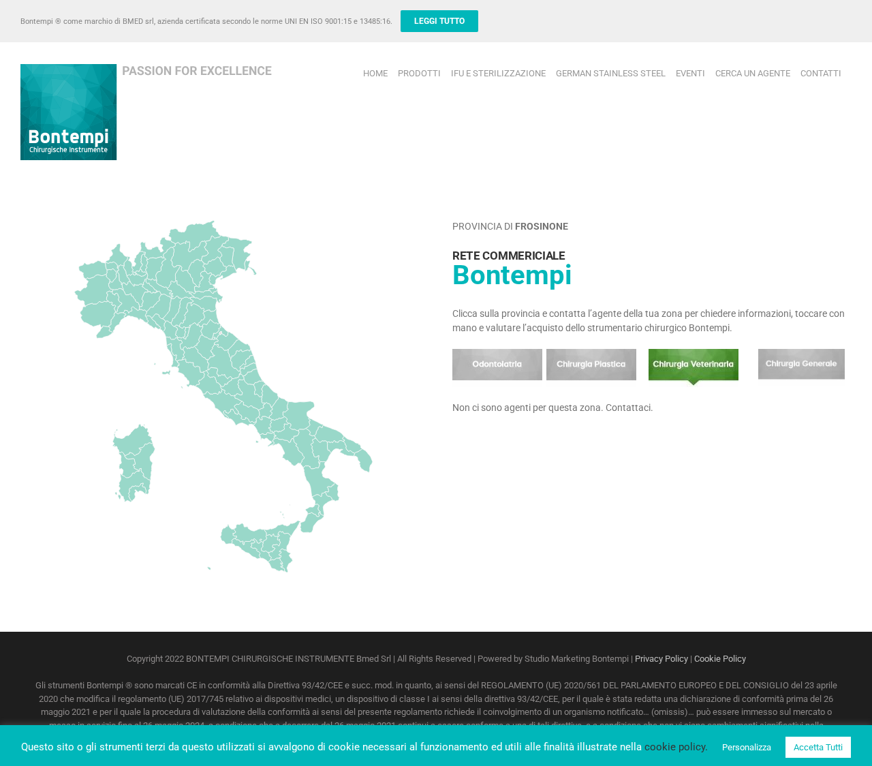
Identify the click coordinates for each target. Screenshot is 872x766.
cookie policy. (676, 747)
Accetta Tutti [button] (818, 747)
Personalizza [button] (746, 747)
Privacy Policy (661, 659)
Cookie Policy (720, 659)
